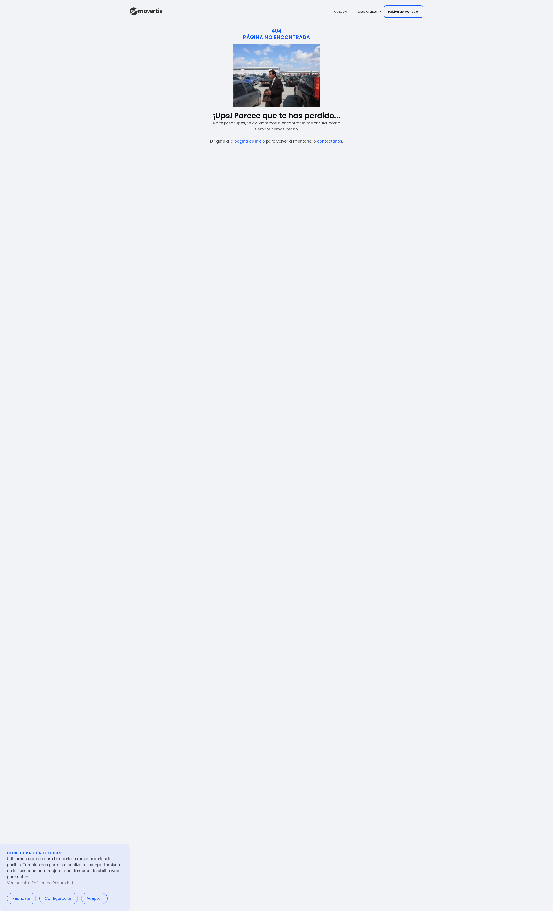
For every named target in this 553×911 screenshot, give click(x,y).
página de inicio (249, 141)
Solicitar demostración (404, 11)
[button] (367, 11)
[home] (146, 11)
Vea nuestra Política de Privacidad (40, 883)
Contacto (340, 11)
